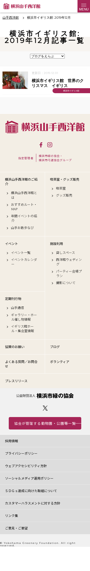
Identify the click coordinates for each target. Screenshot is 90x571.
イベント (11, 243)
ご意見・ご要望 (16, 528)
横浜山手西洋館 (45, 127)
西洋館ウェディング (69, 261)
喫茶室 (61, 188)
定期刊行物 (13, 298)
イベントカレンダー (24, 261)
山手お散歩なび (22, 227)
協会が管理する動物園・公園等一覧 (45, 423)
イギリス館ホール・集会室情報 (22, 328)
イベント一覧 (20, 252)
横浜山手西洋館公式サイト (21, 6)
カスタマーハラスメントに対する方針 (32, 503)
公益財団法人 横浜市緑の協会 (45, 395)
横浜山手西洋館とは (24, 195)
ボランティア (59, 361)
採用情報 (11, 440)
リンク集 (11, 515)
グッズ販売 (64, 195)
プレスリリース (16, 380)
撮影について (66, 283)
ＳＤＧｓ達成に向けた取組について (31, 490)
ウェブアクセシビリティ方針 (26, 465)
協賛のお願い (14, 346)
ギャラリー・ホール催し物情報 (24, 317)
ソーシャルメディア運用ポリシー (29, 478)
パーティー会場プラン (69, 273)
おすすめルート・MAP (24, 206)
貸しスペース (65, 252)
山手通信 (17, 307)
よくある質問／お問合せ (21, 363)
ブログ (55, 346)
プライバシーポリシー (21, 453)
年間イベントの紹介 (24, 218)
